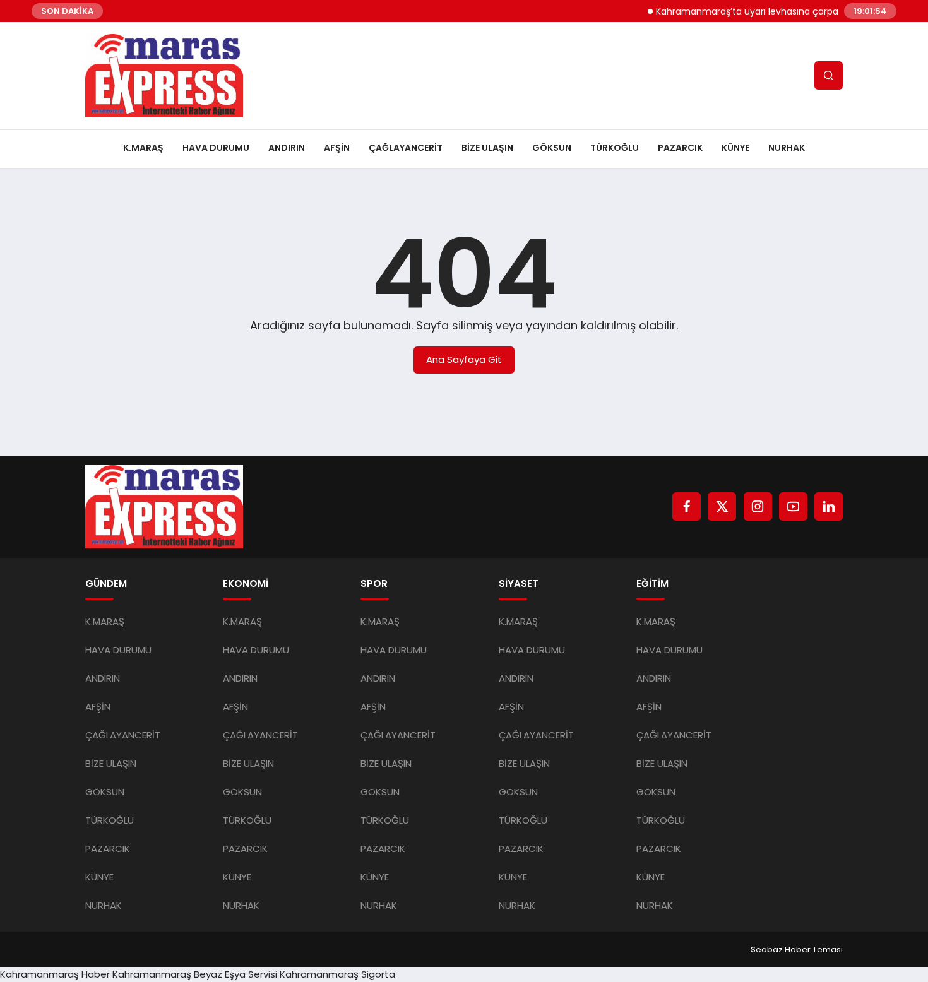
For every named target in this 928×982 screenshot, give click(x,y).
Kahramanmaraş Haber (55, 974)
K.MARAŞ (143, 147)
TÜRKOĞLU (614, 147)
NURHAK (786, 147)
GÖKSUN (551, 147)
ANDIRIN (286, 147)
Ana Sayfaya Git (464, 359)
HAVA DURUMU (215, 147)
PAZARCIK (680, 147)
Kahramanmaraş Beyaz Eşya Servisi (194, 974)
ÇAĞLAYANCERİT (406, 147)
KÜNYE (735, 147)
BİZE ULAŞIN (487, 147)
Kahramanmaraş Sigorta (337, 974)
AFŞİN (337, 147)
